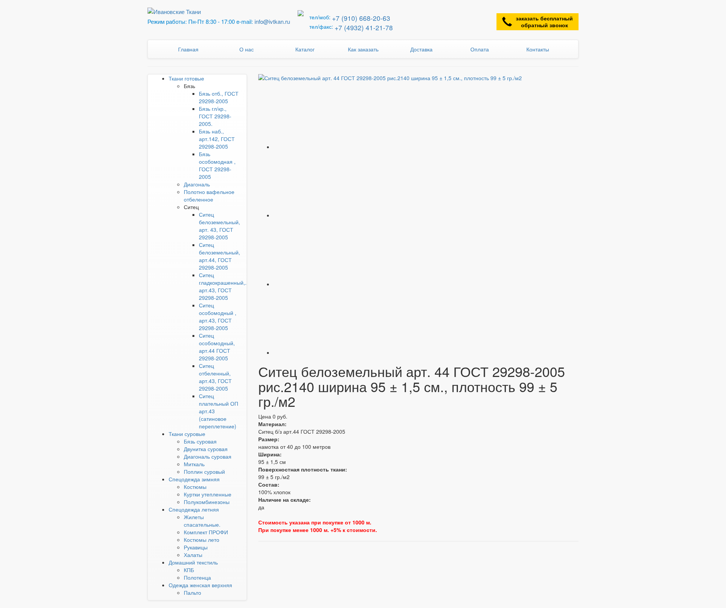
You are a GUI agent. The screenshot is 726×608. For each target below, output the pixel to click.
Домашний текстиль (193, 562)
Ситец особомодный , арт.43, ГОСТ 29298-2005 (217, 316)
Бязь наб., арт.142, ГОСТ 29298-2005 (217, 138)
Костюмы (195, 486)
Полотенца (197, 577)
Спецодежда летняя (194, 509)
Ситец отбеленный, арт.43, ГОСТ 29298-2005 (215, 377)
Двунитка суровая (206, 449)
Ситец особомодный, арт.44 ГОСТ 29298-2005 (217, 347)
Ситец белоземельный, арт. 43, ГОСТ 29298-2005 (219, 226)
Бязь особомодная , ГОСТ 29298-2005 (217, 165)
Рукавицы (196, 547)
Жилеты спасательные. (202, 520)
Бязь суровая (200, 441)
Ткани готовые (186, 78)
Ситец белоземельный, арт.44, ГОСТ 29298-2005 (219, 256)
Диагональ (197, 184)
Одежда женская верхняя (200, 585)
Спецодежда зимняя (194, 479)
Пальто (192, 592)
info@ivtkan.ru (272, 21)
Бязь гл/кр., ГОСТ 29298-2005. (215, 116)
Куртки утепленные (207, 494)
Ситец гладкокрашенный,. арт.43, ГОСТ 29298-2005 (223, 286)
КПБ (189, 570)
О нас (246, 49)
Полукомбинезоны (207, 502)
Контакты (537, 49)
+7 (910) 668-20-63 (361, 18)
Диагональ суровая (207, 456)
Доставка (421, 49)
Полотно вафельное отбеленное (209, 195)
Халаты (193, 554)
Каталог (305, 49)
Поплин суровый (204, 471)
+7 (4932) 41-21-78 (364, 27)
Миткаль (194, 464)
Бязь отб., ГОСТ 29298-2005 (219, 97)
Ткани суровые (187, 433)
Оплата (479, 49)
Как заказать (363, 49)
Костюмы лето (201, 539)
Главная (188, 49)
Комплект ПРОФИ (206, 532)
